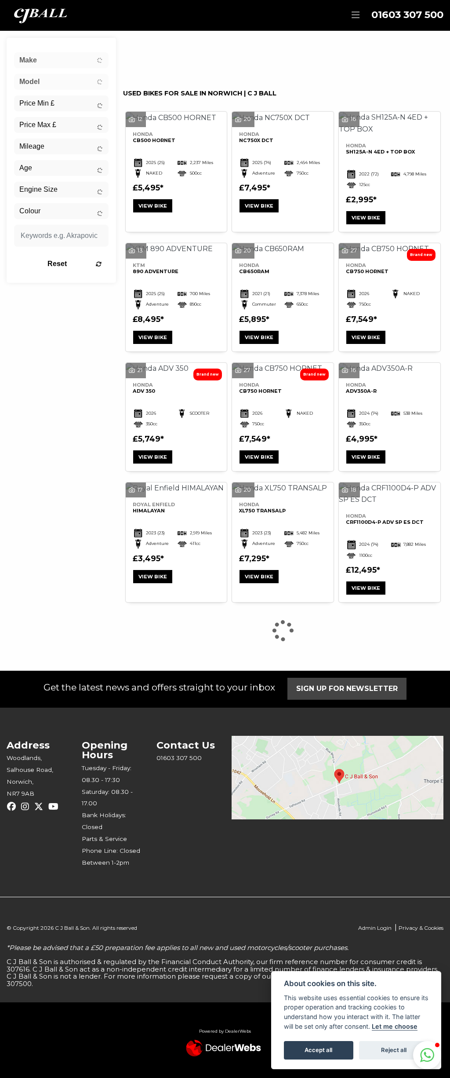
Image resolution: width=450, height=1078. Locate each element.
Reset (57, 263)
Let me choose (394, 1026)
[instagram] (27, 807)
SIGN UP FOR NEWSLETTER (347, 688)
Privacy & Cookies (421, 928)
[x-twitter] (41, 807)
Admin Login (375, 928)
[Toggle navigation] (355, 15)
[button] (427, 1055)
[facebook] (14, 807)
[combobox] (61, 60)
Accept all (318, 1049)
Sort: (137, 47)
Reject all (393, 1049)
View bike (152, 206)
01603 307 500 (407, 15)
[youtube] (55, 807)
